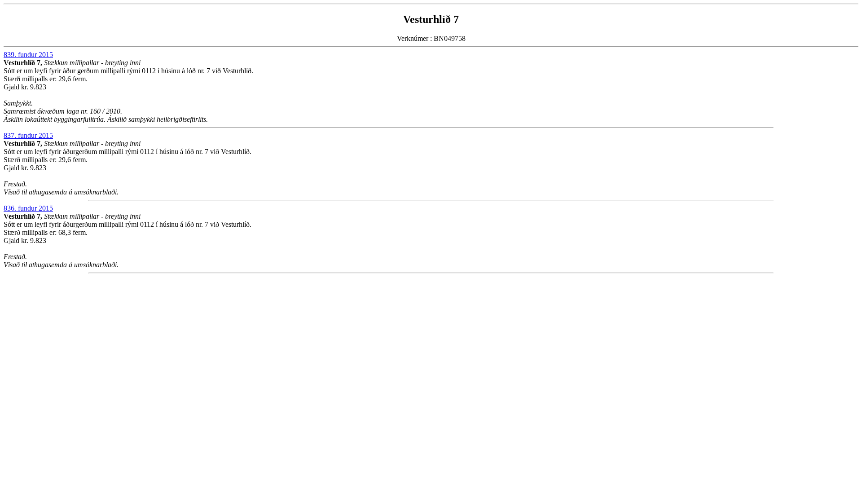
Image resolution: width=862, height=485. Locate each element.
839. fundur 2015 (28, 54)
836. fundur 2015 (28, 208)
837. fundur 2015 (28, 135)
